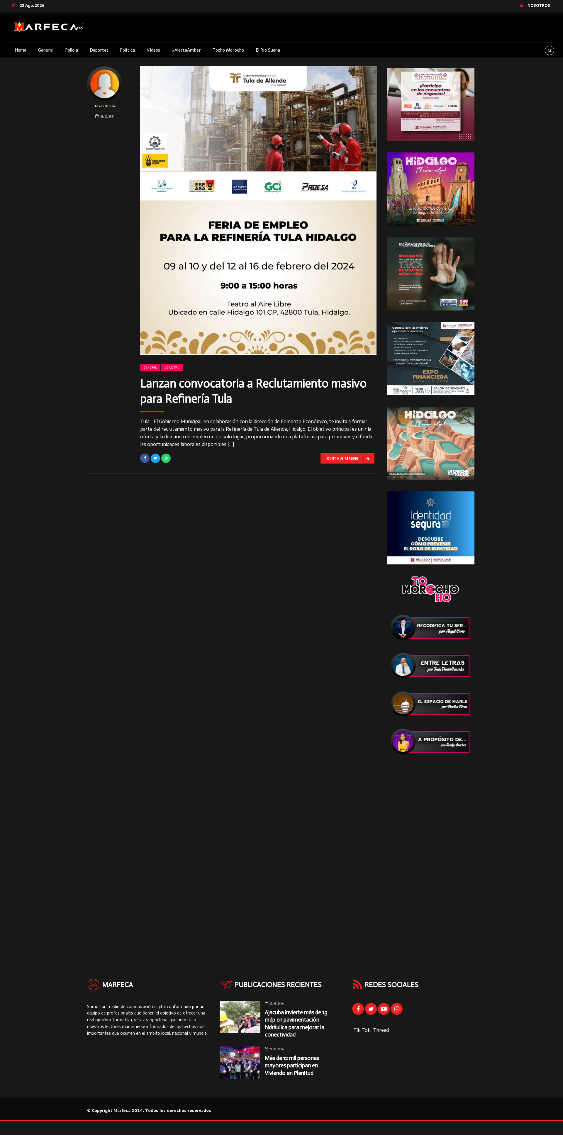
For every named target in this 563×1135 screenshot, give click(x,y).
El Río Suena (268, 50)
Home (20, 50)
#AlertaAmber (186, 50)
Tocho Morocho (228, 50)
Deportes (99, 50)
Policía (71, 50)
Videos (153, 50)
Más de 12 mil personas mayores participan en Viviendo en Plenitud (292, 1065)
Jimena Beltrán (104, 106)
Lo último (172, 367)
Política (127, 50)
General (45, 50)
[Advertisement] (430, 854)
